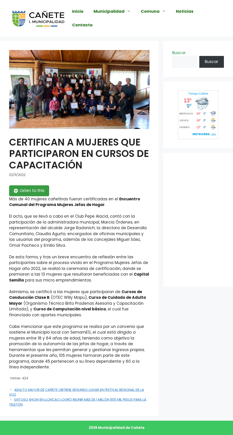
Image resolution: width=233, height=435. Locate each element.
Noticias (184, 11)
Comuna (150, 11)
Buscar (179, 52)
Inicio (78, 11)
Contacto (82, 25)
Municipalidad (109, 11)
